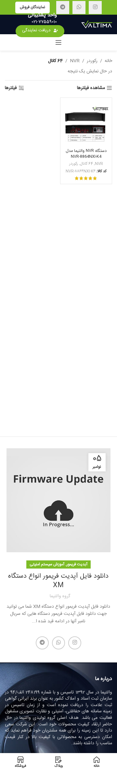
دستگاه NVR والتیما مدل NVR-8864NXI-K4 (86, 154)
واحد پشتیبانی (42, 15)
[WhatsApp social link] (78, 7)
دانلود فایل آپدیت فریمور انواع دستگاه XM (58, 581)
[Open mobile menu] (58, 42)
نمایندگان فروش (32, 7)
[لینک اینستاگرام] (95, 7)
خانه (108, 61)
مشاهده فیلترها (91, 88)
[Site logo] (96, 25)
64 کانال (86, 164)
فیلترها (11, 88)
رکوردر (92, 61)
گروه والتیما (60, 596)
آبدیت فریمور (77, 564)
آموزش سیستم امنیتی (47, 564)
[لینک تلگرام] (62, 7)
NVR (75, 61)
